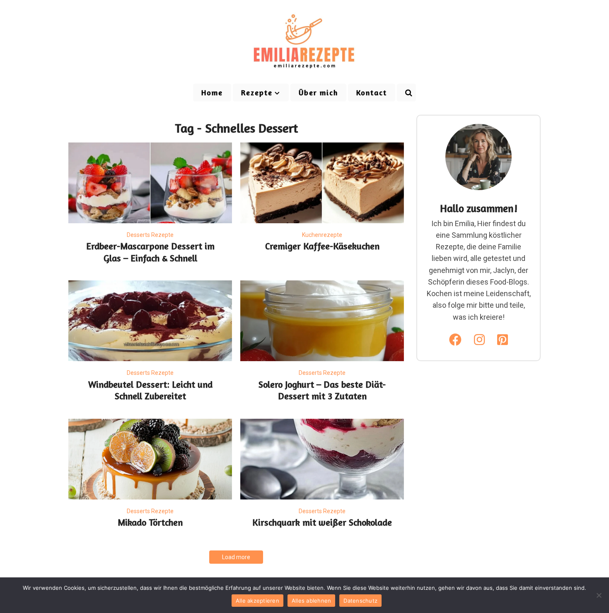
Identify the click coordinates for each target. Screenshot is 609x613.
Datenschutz (360, 600)
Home (212, 92)
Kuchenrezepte (322, 235)
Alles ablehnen (311, 600)
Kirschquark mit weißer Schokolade (322, 522)
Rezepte (257, 92)
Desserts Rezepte (150, 235)
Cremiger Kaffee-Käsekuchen (322, 246)
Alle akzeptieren (257, 600)
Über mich (318, 92)
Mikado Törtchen (150, 522)
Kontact (371, 92)
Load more (236, 557)
